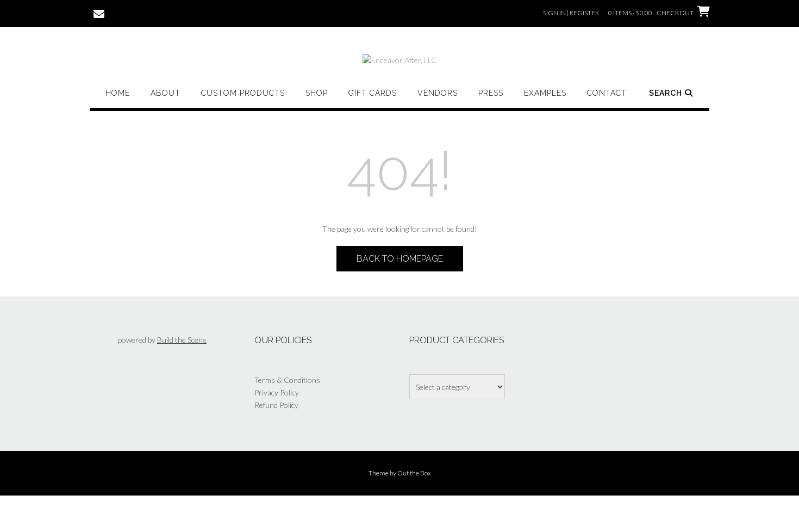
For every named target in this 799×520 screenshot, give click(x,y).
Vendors (437, 93)
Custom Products (243, 93)
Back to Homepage (400, 258)
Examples (545, 93)
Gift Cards (372, 93)
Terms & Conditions (287, 380)
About (165, 93)
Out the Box (414, 473)
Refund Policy (276, 405)
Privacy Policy (276, 392)
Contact (607, 93)
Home (117, 93)
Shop (316, 93)
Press (490, 93)
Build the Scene (182, 339)
